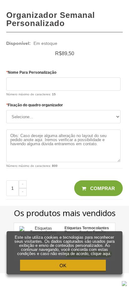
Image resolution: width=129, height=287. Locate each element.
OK (62, 265)
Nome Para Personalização (31, 72)
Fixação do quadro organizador (34, 105)
